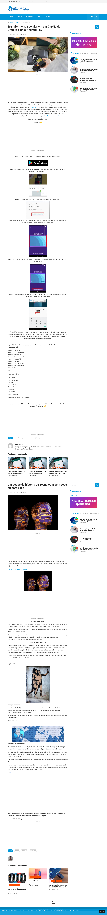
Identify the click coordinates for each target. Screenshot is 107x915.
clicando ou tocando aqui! (51, 116)
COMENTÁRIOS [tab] (94, 53)
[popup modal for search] (96, 17)
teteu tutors (33, 850)
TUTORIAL (39, 17)
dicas (19, 467)
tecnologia (24, 850)
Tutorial (38, 881)
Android (18, 22)
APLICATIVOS (29, 17)
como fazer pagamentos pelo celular (24, 438)
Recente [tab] (76, 53)
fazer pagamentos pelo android (44, 438)
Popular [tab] (85, 53)
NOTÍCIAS (19, 17)
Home (11, 22)
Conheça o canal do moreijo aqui (18, 569)
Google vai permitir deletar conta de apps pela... (88, 60)
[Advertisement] (70, 10)
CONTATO (48, 17)
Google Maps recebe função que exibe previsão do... (89, 89)
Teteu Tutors (74, 495)
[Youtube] (92, 17)
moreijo (17, 850)
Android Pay (35, 107)
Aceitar (102, 911)
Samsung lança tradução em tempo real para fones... (89, 69)
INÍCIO (11, 17)
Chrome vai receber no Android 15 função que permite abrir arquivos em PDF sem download (40, 1)
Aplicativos (13, 467)
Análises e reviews (14, 876)
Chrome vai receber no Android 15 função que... (88, 79)
